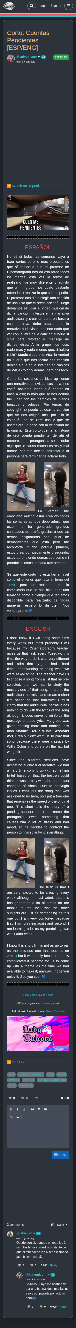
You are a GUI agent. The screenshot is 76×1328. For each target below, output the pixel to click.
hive (11, 1074)
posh (12, 1085)
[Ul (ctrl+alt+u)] (45, 1109)
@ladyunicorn (27, 56)
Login (43, 5)
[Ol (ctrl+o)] (39, 1109)
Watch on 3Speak (26, 186)
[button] (68, 6)
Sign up (55, 5)
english (28, 1080)
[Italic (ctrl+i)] (17, 1109)
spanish (14, 1080)
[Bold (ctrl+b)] (11, 1109)
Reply (61, 1155)
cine (50, 1074)
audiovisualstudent (51, 1080)
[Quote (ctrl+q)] (32, 1109)
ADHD (12, 956)
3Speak (18, 1062)
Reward (59, 1224)
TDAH (12, 585)
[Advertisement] (38, 103)
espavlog (26, 1085)
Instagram (51, 1003)
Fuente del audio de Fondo (38, 994)
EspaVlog (61, 57)
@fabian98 (24, 1233)
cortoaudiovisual (31, 1074)
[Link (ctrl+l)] (11, 1117)
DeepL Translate (55, 1011)
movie (61, 1074)
